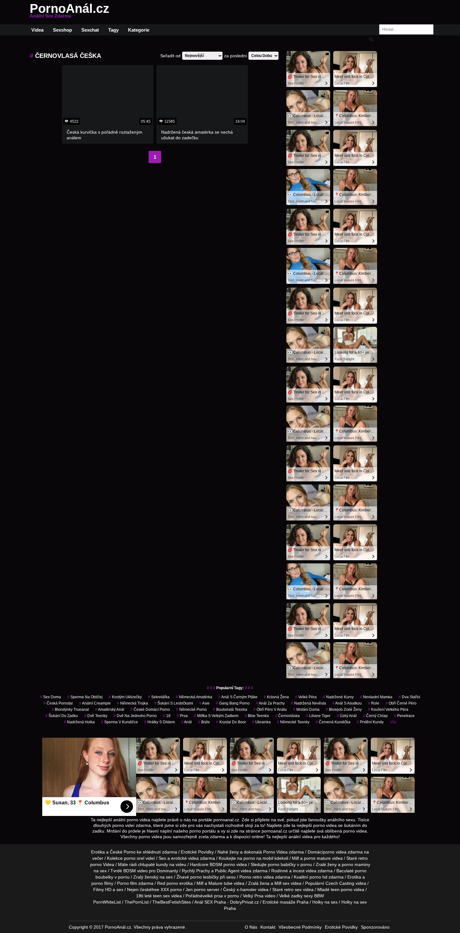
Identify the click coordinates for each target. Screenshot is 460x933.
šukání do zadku (61, 716)
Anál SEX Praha (210, 902)
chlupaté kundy (153, 864)
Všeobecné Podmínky (300, 927)
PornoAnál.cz (69, 12)
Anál (186, 722)
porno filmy (102, 883)
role (373, 703)
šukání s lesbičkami (173, 703)
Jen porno (196, 889)
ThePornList (137, 902)
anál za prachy (270, 703)
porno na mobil (258, 858)
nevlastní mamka (376, 697)
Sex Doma (50, 697)
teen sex (161, 895)
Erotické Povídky (197, 851)
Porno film (127, 883)
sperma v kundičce (119, 722)
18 (167, 716)
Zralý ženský (145, 876)
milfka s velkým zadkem (216, 716)
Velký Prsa (253, 895)
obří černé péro (401, 703)
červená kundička (333, 722)
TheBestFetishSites (171, 902)
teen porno (341, 889)
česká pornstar (58, 703)
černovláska (287, 716)
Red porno (167, 883)
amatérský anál (109, 709)
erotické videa (185, 858)
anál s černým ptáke (238, 697)
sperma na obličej (85, 697)
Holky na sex (325, 902)
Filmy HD (102, 889)
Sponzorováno (375, 927)
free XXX (160, 889)
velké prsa (212, 895)
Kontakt (267, 927)
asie (204, 703)
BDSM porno (222, 864)
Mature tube (220, 883)
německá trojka (132, 703)
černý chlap (375, 716)
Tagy (113, 30)
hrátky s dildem (159, 722)
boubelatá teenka (230, 709)
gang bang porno (233, 703)
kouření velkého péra (388, 709)
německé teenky (293, 722)
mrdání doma (306, 709)
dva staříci (409, 697)
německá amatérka (194, 697)
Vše (393, 722)
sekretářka (159, 697)
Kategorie (138, 30)
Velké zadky (291, 895)
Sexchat (90, 30)
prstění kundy (370, 722)
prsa (182, 716)
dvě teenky (95, 716)
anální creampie (95, 703)
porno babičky (282, 864)
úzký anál (347, 716)
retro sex (293, 889)
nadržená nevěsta (308, 703)
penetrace (404, 716)
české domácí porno (150, 709)
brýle (204, 722)
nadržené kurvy (338, 697)
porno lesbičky (204, 876)
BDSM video (135, 870)
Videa (37, 30)
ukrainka (261, 722)
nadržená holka (79, 722)
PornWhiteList (107, 902)
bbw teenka (257, 716)
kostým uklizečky (125, 697)
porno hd (318, 876)
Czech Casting (339, 883)
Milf (277, 883)
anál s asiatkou (347, 703)
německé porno (191, 709)
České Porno (122, 851)
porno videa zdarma (343, 851)
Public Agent (227, 870)
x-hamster (247, 889)
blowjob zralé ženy (344, 709)
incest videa (304, 870)
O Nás (251, 927)
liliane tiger (318, 716)
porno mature (317, 858)
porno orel (134, 858)
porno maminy (356, 864)
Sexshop (62, 30)
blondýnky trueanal (70, 709)
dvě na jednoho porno (135, 716)
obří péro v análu (270, 709)
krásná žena (276, 697)
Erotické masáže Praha (286, 902)
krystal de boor (231, 722)
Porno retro (250, 876)
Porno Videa (275, 851)
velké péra (306, 697)
